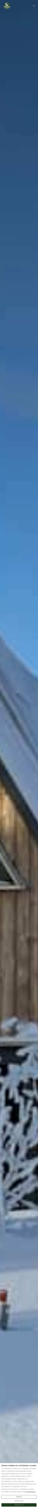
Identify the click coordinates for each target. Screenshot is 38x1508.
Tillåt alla (19, 1505)
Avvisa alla (19, 1501)
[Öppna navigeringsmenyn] (34, 6)
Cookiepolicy (30, 1492)
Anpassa (19, 1497)
